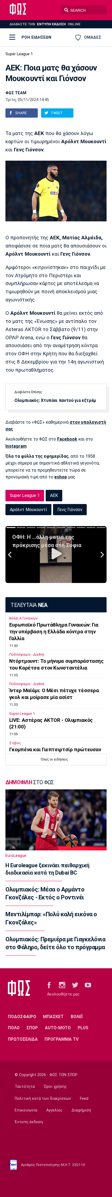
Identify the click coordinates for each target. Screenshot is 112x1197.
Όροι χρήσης (55, 1086)
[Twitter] (75, 985)
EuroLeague (15, 855)
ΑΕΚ (54, 495)
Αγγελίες (54, 1110)
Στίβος (15, 743)
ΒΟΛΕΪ (77, 1016)
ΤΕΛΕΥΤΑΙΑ (29, 605)
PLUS (83, 1027)
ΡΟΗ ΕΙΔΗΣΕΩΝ (36, 37)
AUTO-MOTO (58, 1027)
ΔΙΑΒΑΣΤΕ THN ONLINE (45, 24)
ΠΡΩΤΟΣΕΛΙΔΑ (23, 1039)
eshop (60, 477)
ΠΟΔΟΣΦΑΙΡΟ (22, 1016)
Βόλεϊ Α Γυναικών (23, 618)
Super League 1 (19, 54)
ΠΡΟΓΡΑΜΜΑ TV (62, 1039)
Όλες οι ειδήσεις (54, 759)
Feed (84, 1098)
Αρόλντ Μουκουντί (28, 509)
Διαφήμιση (81, 1110)
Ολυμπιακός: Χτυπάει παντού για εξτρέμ (55, 400)
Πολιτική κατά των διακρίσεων (43, 1098)
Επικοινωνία (26, 1110)
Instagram (16, 446)
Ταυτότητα (25, 1086)
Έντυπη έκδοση (29, 1122)
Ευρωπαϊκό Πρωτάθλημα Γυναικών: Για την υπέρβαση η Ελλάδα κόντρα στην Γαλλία (53, 632)
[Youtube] (88, 985)
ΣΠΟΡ (32, 1027)
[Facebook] (49, 985)
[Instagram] (62, 985)
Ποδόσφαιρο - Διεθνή (26, 654)
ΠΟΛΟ (14, 1027)
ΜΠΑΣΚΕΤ (53, 1016)
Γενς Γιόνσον (69, 509)
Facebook (67, 439)
